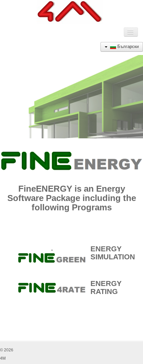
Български (127, 46)
